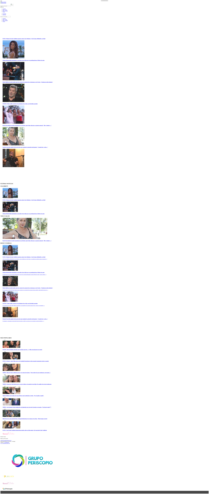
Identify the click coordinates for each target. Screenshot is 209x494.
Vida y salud (5, 9)
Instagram (4, 14)
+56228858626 (6, 442)
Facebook (4, 13)
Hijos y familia (5, 10)
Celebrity (4, 8)
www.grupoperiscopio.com (5, 443)
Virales (4, 11)
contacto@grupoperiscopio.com (5, 440)
